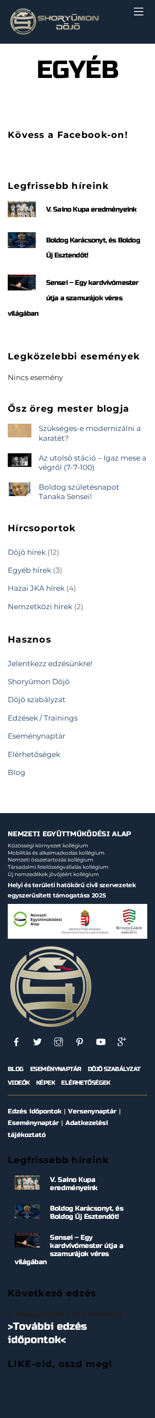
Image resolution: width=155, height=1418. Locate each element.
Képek (45, 1082)
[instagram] (58, 1041)
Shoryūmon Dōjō (39, 681)
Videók (19, 1082)
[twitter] (37, 1041)
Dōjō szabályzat (36, 699)
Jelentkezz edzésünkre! (50, 663)
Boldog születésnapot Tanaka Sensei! (79, 491)
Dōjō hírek (27, 551)
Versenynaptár (92, 1111)
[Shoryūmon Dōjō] (54, 33)
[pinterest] (79, 1041)
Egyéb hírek (29, 569)
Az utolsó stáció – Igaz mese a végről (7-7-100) (92, 462)
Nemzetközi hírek (40, 606)
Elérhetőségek (34, 754)
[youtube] (100, 1041)
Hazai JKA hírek (36, 587)
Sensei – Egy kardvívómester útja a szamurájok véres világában (73, 297)
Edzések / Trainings (43, 717)
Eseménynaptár (36, 735)
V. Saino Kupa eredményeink (91, 209)
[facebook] (16, 1041)
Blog (16, 772)
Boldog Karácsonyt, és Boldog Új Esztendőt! (86, 1212)
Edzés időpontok (35, 1111)
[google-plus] (121, 1041)
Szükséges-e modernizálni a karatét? (90, 433)
